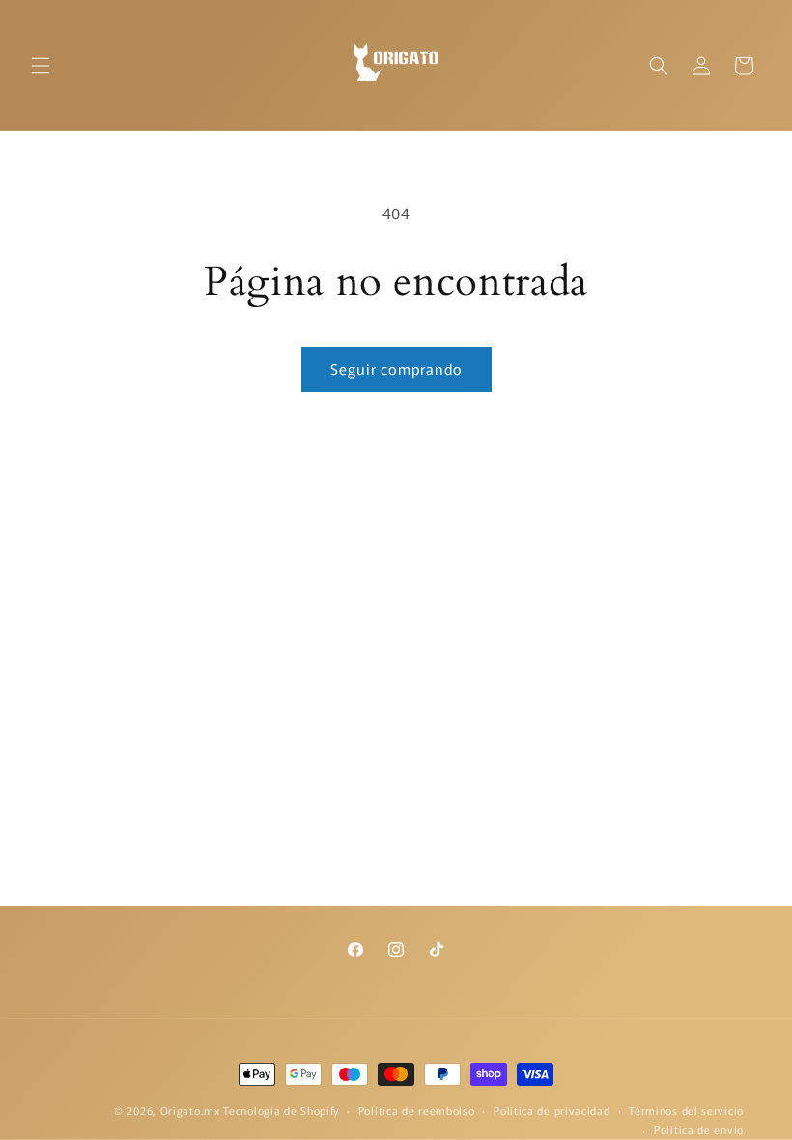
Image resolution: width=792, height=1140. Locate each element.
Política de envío (699, 1129)
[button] (40, 65)
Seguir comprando (396, 368)
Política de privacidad (551, 1110)
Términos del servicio (686, 1110)
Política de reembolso (416, 1110)
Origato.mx (190, 1110)
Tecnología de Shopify (281, 1110)
